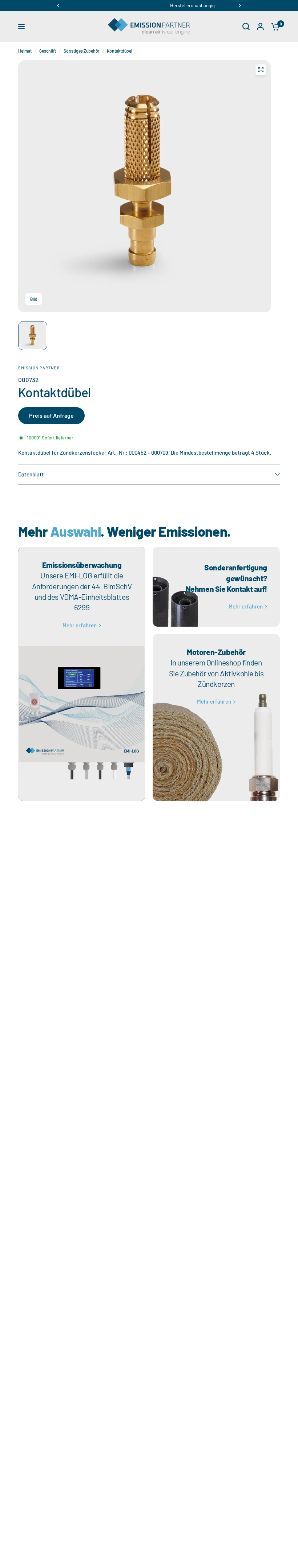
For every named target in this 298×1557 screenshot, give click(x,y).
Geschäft (47, 50)
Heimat (25, 50)
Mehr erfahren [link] (80, 625)
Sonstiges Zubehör (81, 50)
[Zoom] (260, 69)
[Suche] (246, 26)
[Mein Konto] (260, 26)
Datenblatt (31, 474)
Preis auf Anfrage (51, 415)
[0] (273, 26)
